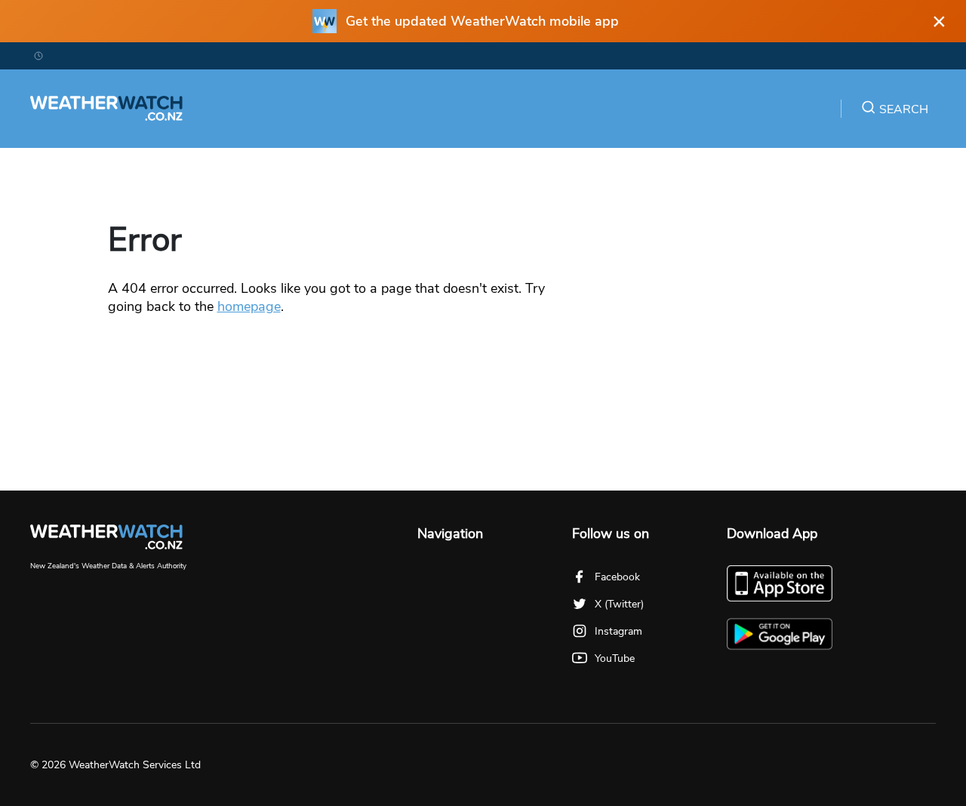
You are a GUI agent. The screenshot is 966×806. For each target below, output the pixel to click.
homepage (249, 306)
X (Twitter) (619, 604)
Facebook (617, 577)
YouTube (615, 658)
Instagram (618, 631)
